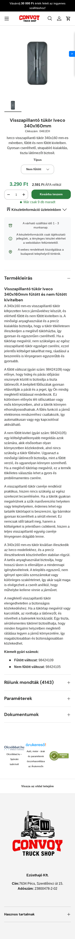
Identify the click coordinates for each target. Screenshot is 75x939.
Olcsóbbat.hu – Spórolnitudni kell (14, 759)
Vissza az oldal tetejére (37, 786)
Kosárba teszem (51, 194)
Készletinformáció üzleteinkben (36, 210)
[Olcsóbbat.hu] (14, 747)
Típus (38, 159)
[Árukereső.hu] (36, 746)
